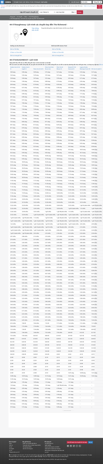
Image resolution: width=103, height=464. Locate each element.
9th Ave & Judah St (96, 69)
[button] (97, 2)
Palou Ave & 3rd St (38, 69)
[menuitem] (16, 2)
